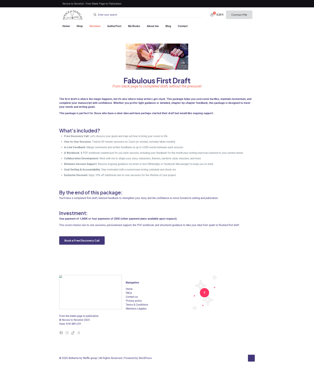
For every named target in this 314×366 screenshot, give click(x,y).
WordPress (145, 358)
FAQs (129, 292)
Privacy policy (134, 300)
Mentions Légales (136, 308)
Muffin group (90, 358)
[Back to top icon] (251, 358)
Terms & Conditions (137, 304)
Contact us (132, 296)
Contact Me (239, 14)
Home (129, 289)
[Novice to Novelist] (72, 14)
